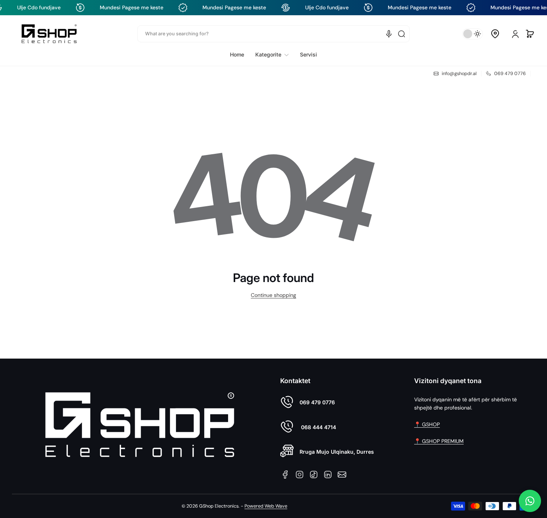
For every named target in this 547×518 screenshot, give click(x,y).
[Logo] (49, 33)
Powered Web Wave (265, 506)
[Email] (342, 474)
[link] (272, 55)
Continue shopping (273, 295)
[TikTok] (313, 474)
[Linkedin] (327, 474)
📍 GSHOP (427, 424)
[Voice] (389, 34)
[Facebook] (285, 474)
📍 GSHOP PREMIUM (439, 441)
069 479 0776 (317, 402)
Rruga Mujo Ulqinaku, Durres (337, 452)
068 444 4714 (318, 427)
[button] (494, 33)
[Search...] (401, 34)
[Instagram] (299, 474)
